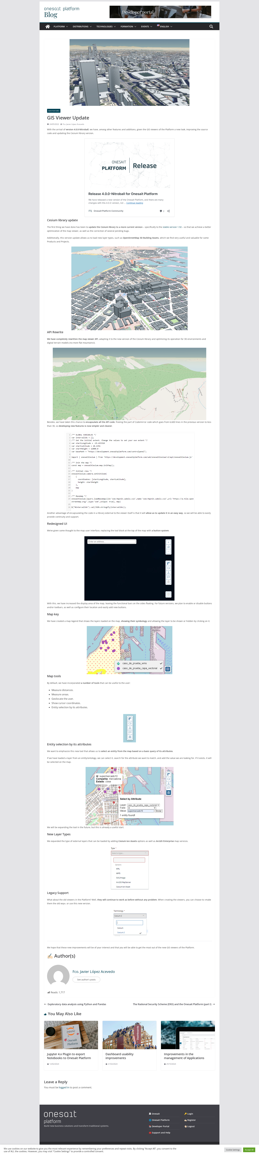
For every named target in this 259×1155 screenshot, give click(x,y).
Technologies (105, 26)
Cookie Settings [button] (233, 1149)
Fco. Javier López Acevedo (73, 124)
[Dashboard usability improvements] (129, 1023)
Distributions (80, 26)
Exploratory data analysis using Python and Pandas (77, 1004)
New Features (53, 111)
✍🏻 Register (190, 1120)
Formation (127, 26)
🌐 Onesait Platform (159, 1120)
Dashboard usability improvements (119, 1056)
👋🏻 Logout (189, 1126)
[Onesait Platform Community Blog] (60, 1112)
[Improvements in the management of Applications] (188, 1023)
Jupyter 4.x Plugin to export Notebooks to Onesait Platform (69, 1056)
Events (145, 26)
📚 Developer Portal (159, 1126)
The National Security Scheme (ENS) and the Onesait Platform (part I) (172, 1004)
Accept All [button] (249, 1149)
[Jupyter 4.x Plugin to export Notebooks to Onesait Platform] (71, 1023)
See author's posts (86, 979)
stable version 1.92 (172, 227)
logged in (64, 1087)
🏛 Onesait (154, 1113)
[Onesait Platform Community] (47, 26)
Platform (59, 26)
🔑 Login (188, 1113)
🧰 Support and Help (159, 1132)
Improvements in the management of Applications (184, 1056)
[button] (66, 26)
